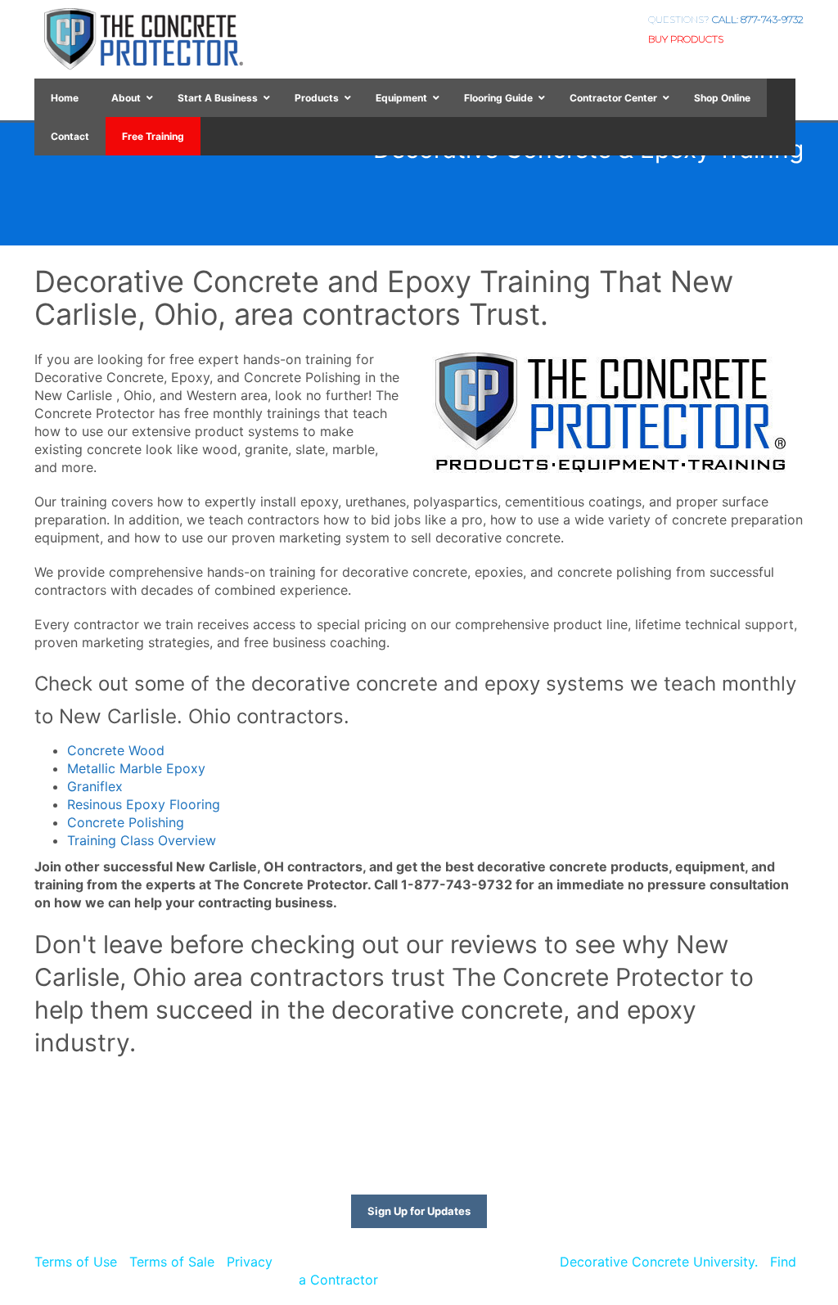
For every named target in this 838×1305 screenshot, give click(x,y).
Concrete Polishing (125, 822)
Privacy (250, 1261)
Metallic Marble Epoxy (136, 768)
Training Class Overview (141, 840)
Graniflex (95, 786)
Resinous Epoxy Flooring (143, 804)
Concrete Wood (115, 750)
